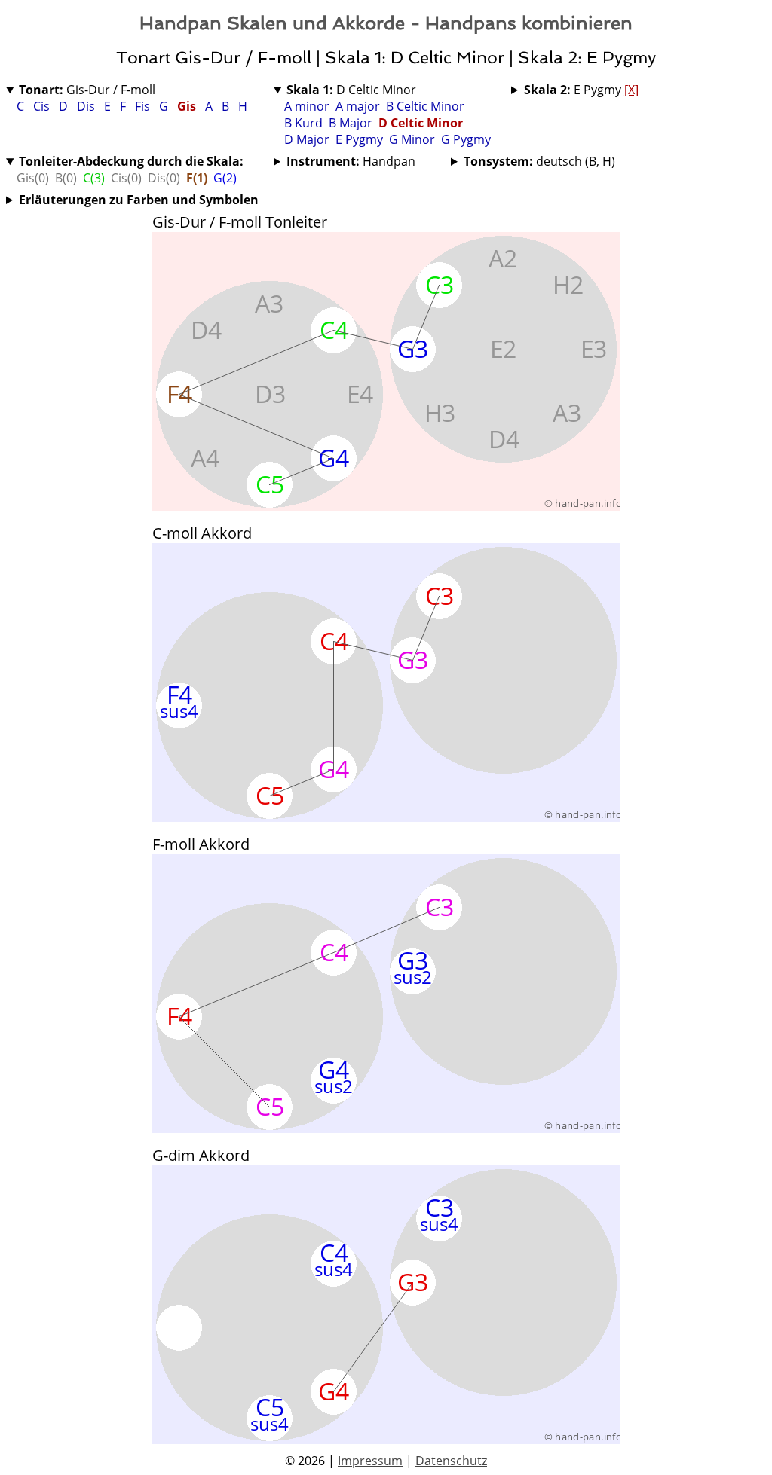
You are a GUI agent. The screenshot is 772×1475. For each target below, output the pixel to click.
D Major (306, 139)
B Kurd (303, 123)
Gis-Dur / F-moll (87, 89)
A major (357, 106)
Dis (87, 106)
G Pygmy (466, 139)
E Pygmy (359, 139)
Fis (144, 106)
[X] (631, 89)
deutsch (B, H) (539, 161)
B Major (350, 123)
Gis (188, 106)
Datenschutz (451, 1460)
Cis (43, 106)
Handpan (350, 161)
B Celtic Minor (425, 106)
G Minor (412, 139)
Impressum (370, 1460)
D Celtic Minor (351, 89)
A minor (306, 106)
